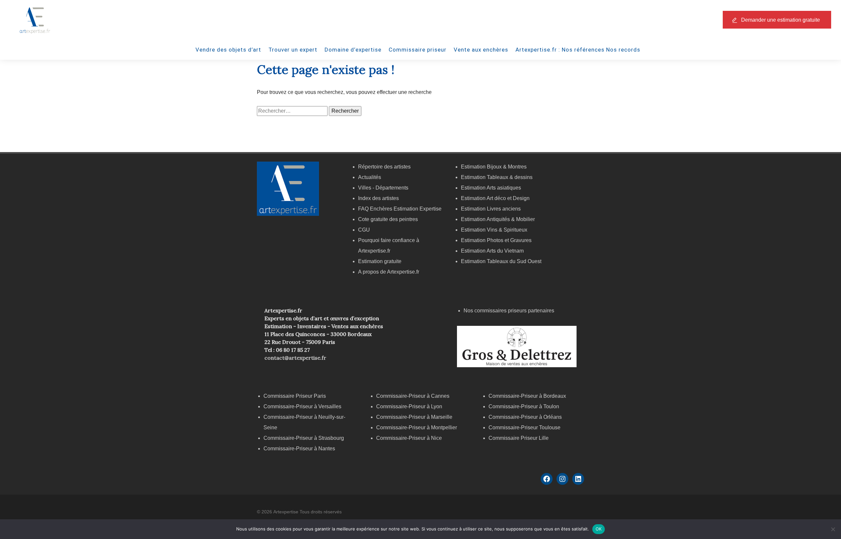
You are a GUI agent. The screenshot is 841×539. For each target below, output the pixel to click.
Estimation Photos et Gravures (496, 240)
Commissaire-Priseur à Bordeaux (527, 396)
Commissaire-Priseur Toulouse (524, 427)
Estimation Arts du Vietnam (492, 251)
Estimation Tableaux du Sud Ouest (501, 261)
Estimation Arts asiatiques (491, 188)
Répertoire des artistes (384, 166)
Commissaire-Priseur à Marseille (414, 417)
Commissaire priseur (417, 49)
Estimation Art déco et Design (495, 198)
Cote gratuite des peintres (388, 219)
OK (599, 528)
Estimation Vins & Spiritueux (494, 230)
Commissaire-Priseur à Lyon (409, 406)
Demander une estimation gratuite (780, 20)
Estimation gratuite (379, 261)
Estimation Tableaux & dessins (497, 177)
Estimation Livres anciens (491, 209)
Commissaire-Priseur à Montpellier (416, 427)
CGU (364, 230)
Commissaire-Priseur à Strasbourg (304, 438)
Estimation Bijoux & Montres (494, 166)
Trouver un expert (292, 49)
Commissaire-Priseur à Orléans (525, 417)
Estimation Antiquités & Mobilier (498, 219)
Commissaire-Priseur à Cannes (413, 396)
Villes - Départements (383, 188)
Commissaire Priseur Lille (519, 438)
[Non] (833, 529)
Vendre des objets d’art (228, 49)
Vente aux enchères (481, 49)
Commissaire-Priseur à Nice (409, 438)
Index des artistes (378, 198)
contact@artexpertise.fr (295, 357)
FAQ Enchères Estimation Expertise (400, 209)
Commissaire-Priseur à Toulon (524, 406)
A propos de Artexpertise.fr (388, 272)
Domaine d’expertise (353, 49)
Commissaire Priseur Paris (294, 396)
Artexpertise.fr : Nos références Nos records (577, 49)
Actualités (369, 177)
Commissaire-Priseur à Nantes (299, 448)
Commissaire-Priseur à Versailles (302, 406)
